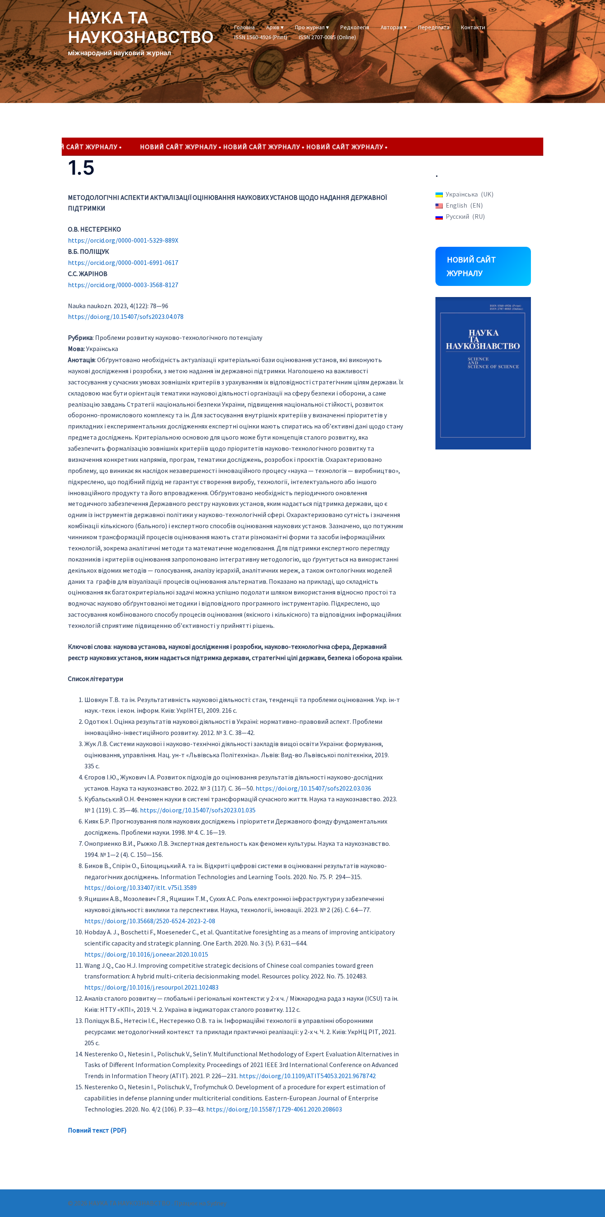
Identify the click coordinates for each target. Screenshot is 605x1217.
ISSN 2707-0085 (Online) (327, 37)
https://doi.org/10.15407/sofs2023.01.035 (198, 810)
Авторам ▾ (394, 27)
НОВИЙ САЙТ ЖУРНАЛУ (471, 266)
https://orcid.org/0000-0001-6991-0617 (123, 262)
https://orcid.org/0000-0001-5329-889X (123, 240)
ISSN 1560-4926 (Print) (260, 37)
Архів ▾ (275, 27)
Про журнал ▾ (312, 27)
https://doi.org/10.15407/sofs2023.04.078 (126, 316)
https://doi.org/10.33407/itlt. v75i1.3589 (140, 887)
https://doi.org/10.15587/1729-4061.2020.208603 (274, 1109)
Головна (244, 27)
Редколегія (354, 27)
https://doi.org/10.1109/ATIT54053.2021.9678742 (307, 1076)
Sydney (216, 1203)
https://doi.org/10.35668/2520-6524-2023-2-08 (149, 921)
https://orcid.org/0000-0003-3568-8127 (123, 285)
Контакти (473, 27)
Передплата (433, 27)
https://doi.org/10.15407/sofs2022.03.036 (313, 788)
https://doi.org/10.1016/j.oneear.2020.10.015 (146, 954)
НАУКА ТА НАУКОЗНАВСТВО (141, 27)
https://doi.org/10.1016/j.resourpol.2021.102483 (151, 987)
